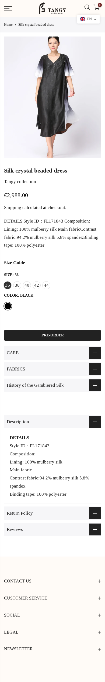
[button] (88, 19)
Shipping (12, 207)
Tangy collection (20, 181)
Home (8, 24)
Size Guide (14, 262)
